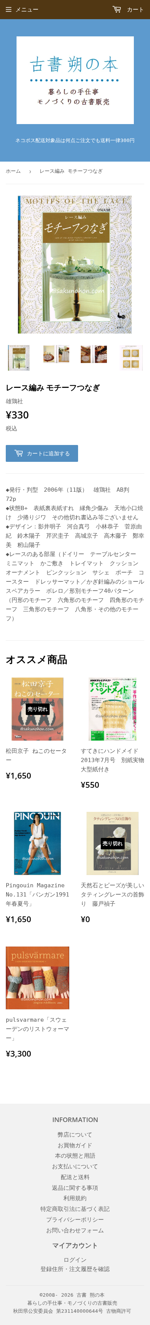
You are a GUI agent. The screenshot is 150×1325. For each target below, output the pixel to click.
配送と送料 (75, 1177)
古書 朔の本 (91, 1295)
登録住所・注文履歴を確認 (75, 1269)
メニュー (26, 9)
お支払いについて (75, 1166)
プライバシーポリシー (75, 1219)
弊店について (75, 1134)
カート (133, 9)
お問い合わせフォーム (75, 1230)
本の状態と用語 (75, 1155)
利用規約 (75, 1198)
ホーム (13, 171)
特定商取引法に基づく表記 (75, 1209)
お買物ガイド (75, 1145)
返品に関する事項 (75, 1187)
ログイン (75, 1259)
